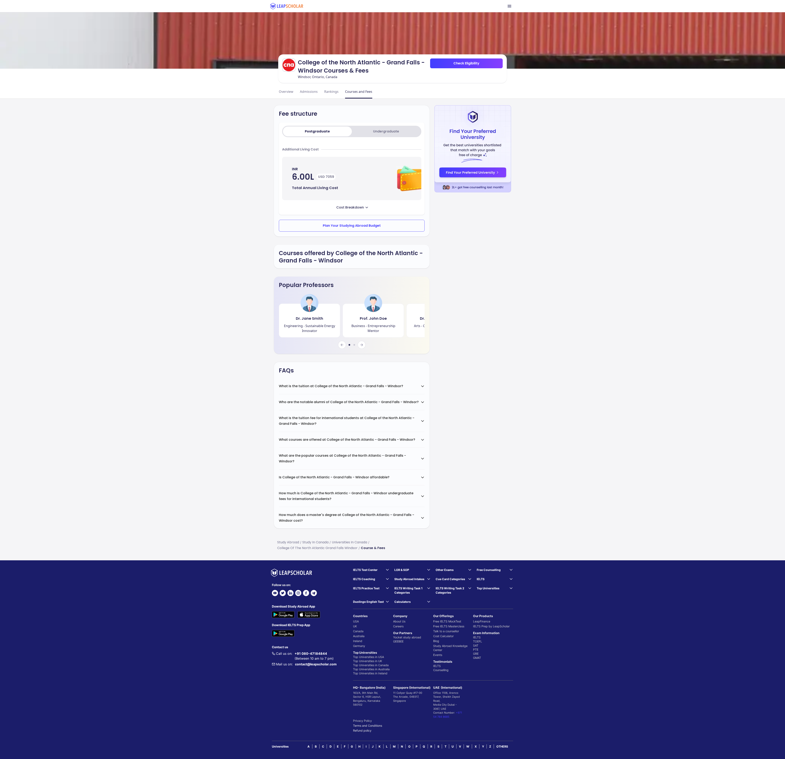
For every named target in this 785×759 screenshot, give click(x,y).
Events (437, 655)
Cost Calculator (443, 636)
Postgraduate (317, 131)
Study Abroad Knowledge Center (450, 648)
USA (356, 621)
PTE (475, 649)
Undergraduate (386, 131)
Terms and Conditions (367, 725)
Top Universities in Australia (371, 669)
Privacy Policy (362, 720)
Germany (359, 646)
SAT (475, 645)
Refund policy (362, 730)
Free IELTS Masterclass (448, 626)
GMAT (477, 657)
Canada (358, 631)
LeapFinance (481, 621)
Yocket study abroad (407, 637)
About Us (399, 621)
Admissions (309, 91)
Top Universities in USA (368, 657)
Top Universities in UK (367, 661)
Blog (436, 641)
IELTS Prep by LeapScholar (491, 626)
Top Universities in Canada (371, 665)
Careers (398, 626)
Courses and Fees (358, 91)
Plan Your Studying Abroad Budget (352, 225)
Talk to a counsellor (446, 631)
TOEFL (477, 641)
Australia (358, 636)
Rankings (331, 91)
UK (355, 626)
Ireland (357, 641)
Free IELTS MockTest (447, 621)
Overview (286, 91)
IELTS (437, 666)
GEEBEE (398, 641)
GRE (476, 653)
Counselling (441, 670)
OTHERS (502, 746)
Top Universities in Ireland (370, 673)
